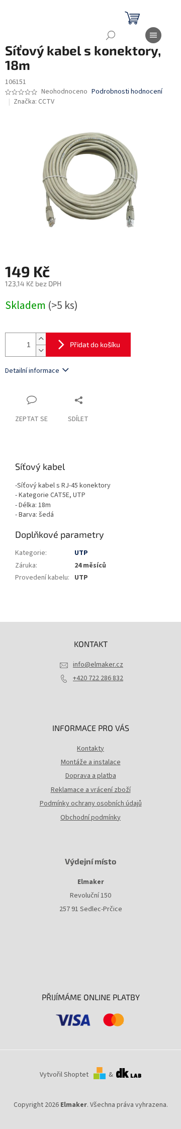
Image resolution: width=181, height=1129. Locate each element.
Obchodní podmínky (90, 818)
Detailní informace (32, 371)
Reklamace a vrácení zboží (91, 790)
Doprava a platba (90, 776)
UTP (81, 553)
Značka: (34, 102)
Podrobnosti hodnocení (127, 92)
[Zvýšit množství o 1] (41, 339)
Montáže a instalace (91, 762)
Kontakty (90, 749)
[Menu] (153, 35)
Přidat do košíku (95, 344)
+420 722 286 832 (98, 678)
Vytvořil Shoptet (64, 1075)
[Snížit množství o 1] (41, 350)
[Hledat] (111, 35)
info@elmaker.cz (98, 665)
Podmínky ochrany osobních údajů (91, 803)
